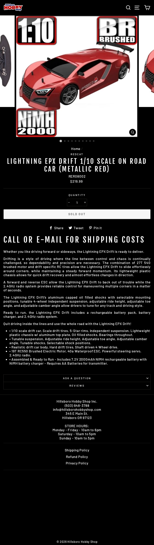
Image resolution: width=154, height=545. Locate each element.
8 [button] (87, 141)
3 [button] (69, 141)
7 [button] (83, 141)
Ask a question (77, 378)
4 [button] (72, 141)
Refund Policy (77, 457)
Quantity (77, 195)
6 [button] (79, 141)
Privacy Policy (77, 463)
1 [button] (61, 141)
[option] (77, 76)
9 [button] (90, 141)
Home (75, 149)
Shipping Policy (77, 450)
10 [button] (94, 141)
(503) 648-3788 (77, 405)
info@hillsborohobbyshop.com (77, 409)
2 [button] (65, 141)
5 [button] (76, 141)
